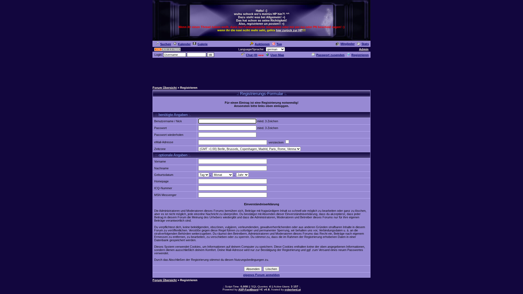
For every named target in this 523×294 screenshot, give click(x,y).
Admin (364, 49)
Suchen (165, 44)
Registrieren (360, 55)
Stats (365, 43)
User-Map (277, 55)
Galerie (202, 44)
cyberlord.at (293, 289)
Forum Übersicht (165, 87)
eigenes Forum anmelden (261, 275)
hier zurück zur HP (289, 30)
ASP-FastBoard (248, 289)
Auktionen (262, 44)
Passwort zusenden (330, 55)
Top (279, 44)
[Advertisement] (261, 70)
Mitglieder (347, 43)
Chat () (251, 55)
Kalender (184, 44)
